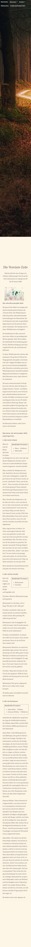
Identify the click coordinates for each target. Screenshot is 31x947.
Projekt (21, 2)
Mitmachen (5, 6)
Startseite (4, 2)
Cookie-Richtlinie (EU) (17, 6)
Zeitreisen (13, 2)
